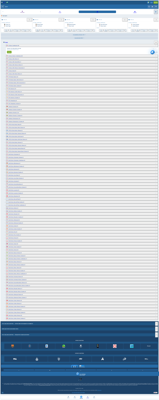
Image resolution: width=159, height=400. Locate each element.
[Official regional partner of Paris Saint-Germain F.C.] (29, 346)
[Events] (29, 19)
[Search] (149, 6)
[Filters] (156, 6)
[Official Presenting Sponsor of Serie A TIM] (46, 346)
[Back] (2, 6)
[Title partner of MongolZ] (37, 359)
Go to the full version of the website (78, 392)
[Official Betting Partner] (132, 346)
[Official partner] (15, 359)
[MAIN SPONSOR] (124, 359)
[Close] (156, 42)
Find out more (99, 390)
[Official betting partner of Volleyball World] (80, 346)
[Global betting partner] (97, 346)
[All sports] (156, 12)
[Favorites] (152, 6)
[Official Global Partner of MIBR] (80, 359)
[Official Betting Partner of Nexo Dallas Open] (149, 346)
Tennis (6, 42)
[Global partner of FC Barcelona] (12, 346)
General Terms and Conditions (27, 383)
